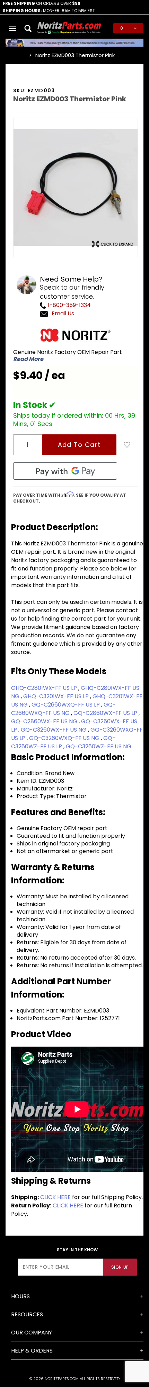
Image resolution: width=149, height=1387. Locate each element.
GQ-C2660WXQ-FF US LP (66, 705)
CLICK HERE (55, 1197)
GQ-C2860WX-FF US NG (45, 721)
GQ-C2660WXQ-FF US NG (63, 709)
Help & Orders (32, 1351)
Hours (20, 1296)
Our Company (31, 1333)
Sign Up (120, 1267)
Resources (27, 1314)
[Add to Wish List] (127, 444)
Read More (28, 359)
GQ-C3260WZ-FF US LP (63, 742)
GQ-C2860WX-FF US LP (106, 713)
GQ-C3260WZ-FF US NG (98, 746)
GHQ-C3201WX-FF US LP (56, 696)
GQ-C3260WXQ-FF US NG (65, 738)
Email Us (63, 313)
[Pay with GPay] (65, 471)
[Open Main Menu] (12, 28)
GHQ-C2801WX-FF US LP (44, 688)
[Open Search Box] (28, 28)
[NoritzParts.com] (69, 28)
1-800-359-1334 (68, 305)
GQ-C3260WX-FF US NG (54, 730)
